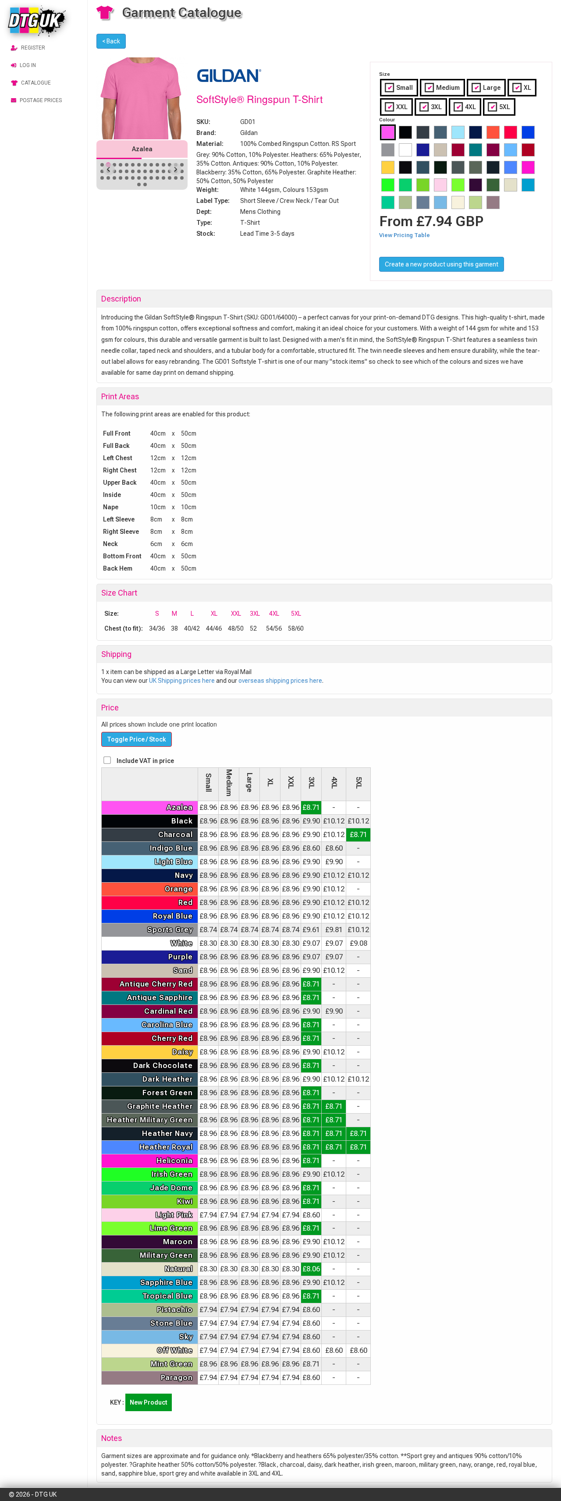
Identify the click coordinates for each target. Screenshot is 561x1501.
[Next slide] (175, 169)
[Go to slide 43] (139, 184)
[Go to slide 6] (133, 165)
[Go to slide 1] (102, 165)
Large (486, 88)
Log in (28, 65)
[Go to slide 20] (133, 171)
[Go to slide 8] (145, 165)
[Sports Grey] (387, 149)
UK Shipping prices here (182, 680)
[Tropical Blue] (387, 202)
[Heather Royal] (510, 167)
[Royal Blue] (528, 132)
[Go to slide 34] (133, 178)
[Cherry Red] (528, 149)
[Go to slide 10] (157, 165)
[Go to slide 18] (120, 171)
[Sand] (440, 149)
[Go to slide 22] (145, 171)
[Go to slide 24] (157, 171)
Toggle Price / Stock (136, 739)
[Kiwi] (423, 185)
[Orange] (493, 132)
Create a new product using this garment (441, 264)
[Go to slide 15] (102, 171)
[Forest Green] (440, 167)
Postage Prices (41, 100)
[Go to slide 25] (163, 171)
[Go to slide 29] (102, 178)
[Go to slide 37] (151, 178)
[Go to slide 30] (108, 178)
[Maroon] (475, 185)
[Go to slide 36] (145, 178)
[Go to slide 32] (120, 178)
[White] (405, 149)
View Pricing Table (404, 235)
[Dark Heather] (423, 167)
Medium (442, 88)
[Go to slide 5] (126, 165)
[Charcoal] (423, 132)
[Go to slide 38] (157, 178)
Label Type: (213, 200)
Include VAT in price (145, 760)
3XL (430, 107)
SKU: (203, 121)
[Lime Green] (458, 185)
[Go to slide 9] (151, 165)
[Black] (405, 132)
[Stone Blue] (423, 202)
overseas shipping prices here (280, 680)
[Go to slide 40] (169, 178)
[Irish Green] (387, 185)
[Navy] (475, 132)
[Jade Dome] (405, 185)
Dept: (204, 211)
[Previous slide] (109, 169)
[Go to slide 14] (182, 165)
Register (33, 48)
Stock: (205, 233)
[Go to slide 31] (114, 178)
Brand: (206, 132)
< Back (111, 41)
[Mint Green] (475, 202)
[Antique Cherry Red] (458, 149)
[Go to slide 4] (120, 165)
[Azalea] (387, 132)
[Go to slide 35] (139, 178)
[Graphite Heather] (458, 167)
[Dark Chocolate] (405, 167)
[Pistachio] (405, 202)
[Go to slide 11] (163, 165)
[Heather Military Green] (475, 167)
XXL (396, 107)
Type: (204, 222)
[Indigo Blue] (440, 132)
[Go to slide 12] (169, 165)
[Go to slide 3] (114, 165)
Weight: (207, 189)
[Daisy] (387, 167)
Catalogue (36, 83)
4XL (464, 107)
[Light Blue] (458, 132)
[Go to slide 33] (126, 178)
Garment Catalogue (181, 12)
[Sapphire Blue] (528, 185)
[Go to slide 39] (163, 178)
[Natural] (510, 185)
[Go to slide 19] (126, 171)
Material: (210, 143)
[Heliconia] (528, 167)
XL (521, 88)
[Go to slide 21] (139, 171)
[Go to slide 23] (151, 171)
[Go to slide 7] (139, 165)
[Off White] (458, 202)
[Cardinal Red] (493, 149)
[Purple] (423, 149)
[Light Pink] (440, 185)
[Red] (510, 132)
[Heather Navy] (493, 167)
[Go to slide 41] (176, 178)
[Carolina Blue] (510, 149)
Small (398, 88)
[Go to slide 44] (145, 184)
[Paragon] (493, 202)
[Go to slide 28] (182, 171)
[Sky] (440, 202)
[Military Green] (493, 185)
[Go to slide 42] (182, 178)
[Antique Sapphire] (475, 149)
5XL (499, 107)
